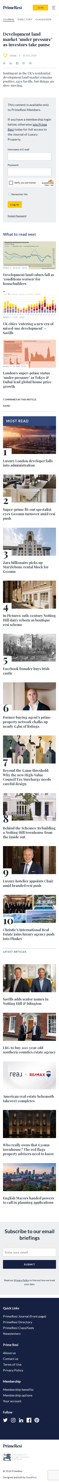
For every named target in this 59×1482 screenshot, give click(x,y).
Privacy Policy (21, 1280)
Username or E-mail (18, 149)
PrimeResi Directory (17, 1322)
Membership (12, 1381)
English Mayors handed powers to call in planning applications (28, 1200)
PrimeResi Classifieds (18, 1328)
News (13, 55)
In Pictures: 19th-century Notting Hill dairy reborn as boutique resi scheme (29, 620)
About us (9, 1353)
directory (25, 19)
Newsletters (12, 1333)
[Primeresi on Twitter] (4, 63)
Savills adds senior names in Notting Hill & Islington (25, 1001)
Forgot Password (17, 215)
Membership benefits (18, 1389)
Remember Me (19, 194)
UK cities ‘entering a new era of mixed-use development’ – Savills (28, 328)
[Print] (30, 63)
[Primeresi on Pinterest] (23, 63)
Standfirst (31, 1477)
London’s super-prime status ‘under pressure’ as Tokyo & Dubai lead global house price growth (27, 380)
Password (13, 165)
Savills (6, 405)
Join (40, 7)
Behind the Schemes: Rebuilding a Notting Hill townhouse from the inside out (29, 832)
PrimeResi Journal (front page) (24, 1316)
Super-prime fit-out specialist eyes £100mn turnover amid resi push (29, 514)
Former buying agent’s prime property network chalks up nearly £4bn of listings (27, 721)
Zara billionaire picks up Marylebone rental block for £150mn (26, 567)
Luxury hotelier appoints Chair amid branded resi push (28, 883)
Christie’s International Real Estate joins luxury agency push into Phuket (28, 934)
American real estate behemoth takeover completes (28, 1098)
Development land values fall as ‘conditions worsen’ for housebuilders (28, 279)
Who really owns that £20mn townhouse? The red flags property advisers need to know (28, 1149)
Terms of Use (12, 1364)
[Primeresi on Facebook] (17, 63)
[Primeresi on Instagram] (13, 1420)
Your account (12, 1401)
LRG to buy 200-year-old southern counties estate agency (29, 1050)
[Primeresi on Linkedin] (10, 63)
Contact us (10, 1358)
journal (9, 19)
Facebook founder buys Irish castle (26, 670)
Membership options (17, 1395)
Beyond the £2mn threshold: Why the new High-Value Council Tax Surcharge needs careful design (27, 777)
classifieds (43, 19)
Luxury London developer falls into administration (28, 463)
